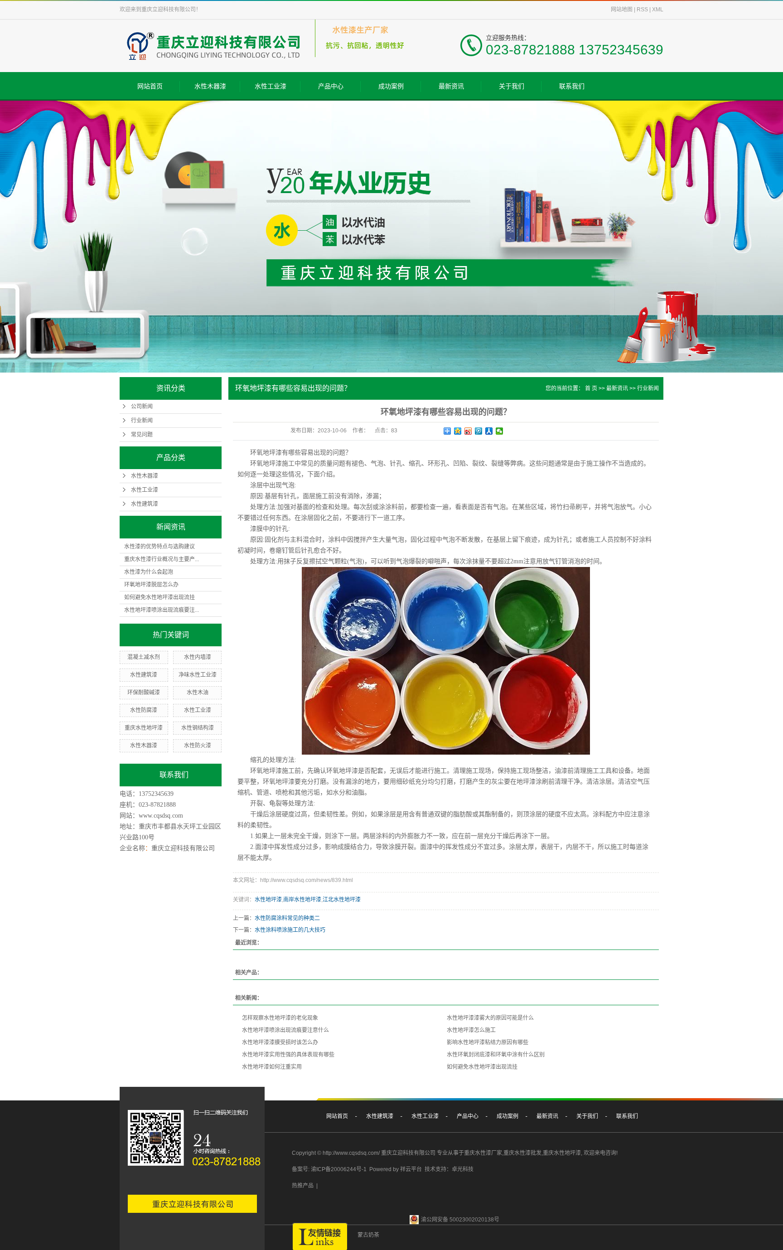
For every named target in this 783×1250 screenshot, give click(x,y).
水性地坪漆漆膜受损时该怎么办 (280, 1042)
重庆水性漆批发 (522, 1153)
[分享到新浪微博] (468, 431)
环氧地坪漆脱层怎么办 (151, 584)
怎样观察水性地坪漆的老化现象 (280, 1018)
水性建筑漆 (144, 504)
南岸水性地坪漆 (302, 899)
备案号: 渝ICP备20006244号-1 (329, 1169)
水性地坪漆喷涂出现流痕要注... (161, 610)
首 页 (591, 388)
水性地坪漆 (268, 899)
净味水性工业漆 (198, 675)
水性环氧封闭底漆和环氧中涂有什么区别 (496, 1054)
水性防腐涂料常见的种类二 (287, 918)
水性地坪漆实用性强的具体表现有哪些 (288, 1054)
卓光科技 (463, 1169)
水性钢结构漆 (197, 728)
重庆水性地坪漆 (144, 728)
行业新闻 (142, 420)
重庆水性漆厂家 (483, 1153)
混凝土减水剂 (143, 657)
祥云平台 (411, 1169)
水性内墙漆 (197, 657)
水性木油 (197, 692)
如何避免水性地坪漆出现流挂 (159, 597)
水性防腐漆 (143, 710)
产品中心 (330, 86)
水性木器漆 (210, 86)
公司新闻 (142, 406)
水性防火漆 (197, 745)
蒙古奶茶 (368, 1235)
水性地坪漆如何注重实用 (272, 1067)
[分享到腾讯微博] (479, 431)
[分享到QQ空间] (458, 431)
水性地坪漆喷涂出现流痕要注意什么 (285, 1030)
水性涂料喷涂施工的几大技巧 (290, 930)
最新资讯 (451, 86)
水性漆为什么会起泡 (148, 572)
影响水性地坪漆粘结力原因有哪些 (487, 1042)
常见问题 (142, 434)
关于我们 (511, 86)
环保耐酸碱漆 (143, 692)
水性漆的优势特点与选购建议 (159, 546)
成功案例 (391, 86)
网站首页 (150, 86)
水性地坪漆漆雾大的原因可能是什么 (490, 1018)
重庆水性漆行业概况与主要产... (161, 559)
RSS (642, 9)
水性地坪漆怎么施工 (471, 1030)
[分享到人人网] (489, 431)
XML (657, 9)
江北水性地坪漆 (342, 899)
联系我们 (572, 86)
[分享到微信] (499, 431)
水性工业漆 (270, 86)
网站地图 (622, 9)
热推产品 (303, 1185)
